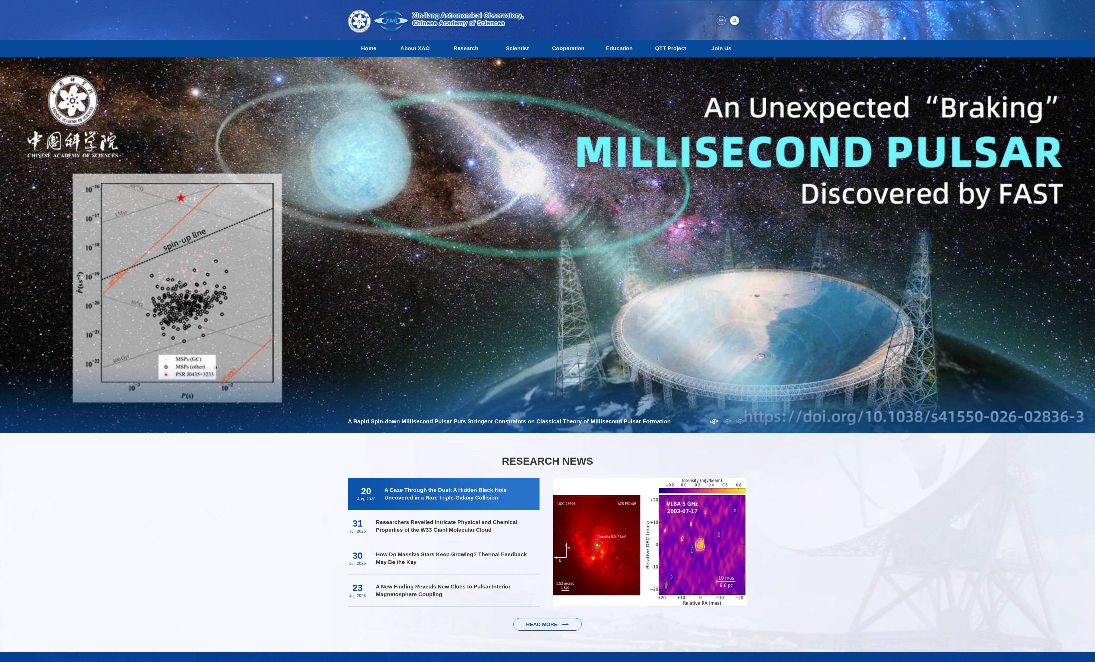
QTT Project (670, 48)
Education (619, 48)
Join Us (721, 48)
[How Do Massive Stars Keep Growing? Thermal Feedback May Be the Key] (650, 542)
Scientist (517, 48)
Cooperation (568, 48)
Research (465, 48)
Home (368, 48)
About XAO (415, 48)
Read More (542, 624)
